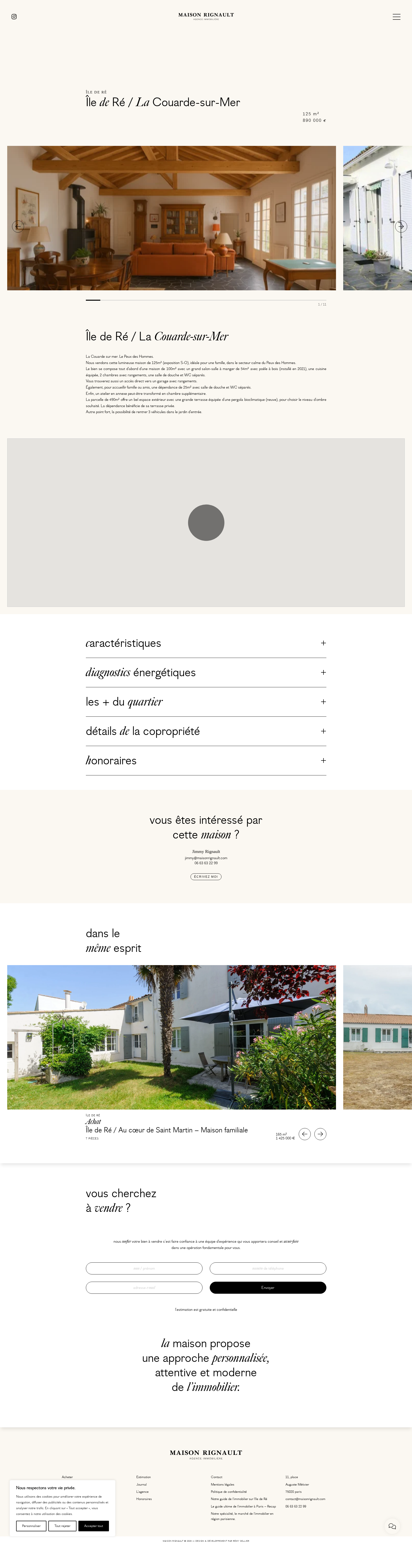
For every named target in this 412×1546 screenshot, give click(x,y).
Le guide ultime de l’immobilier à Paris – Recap (243, 1506)
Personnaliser (31, 1526)
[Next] (401, 227)
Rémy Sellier (241, 1541)
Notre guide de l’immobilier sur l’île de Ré (239, 1499)
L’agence (142, 1492)
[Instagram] (14, 17)
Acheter (67, 1477)
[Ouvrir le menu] (396, 17)
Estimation (143, 1477)
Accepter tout (93, 1526)
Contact (216, 1477)
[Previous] (18, 227)
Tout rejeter (62, 1526)
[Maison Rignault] (206, 17)
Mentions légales (222, 1484)
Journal (141, 1484)
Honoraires (144, 1499)
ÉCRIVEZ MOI (206, 876)
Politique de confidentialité (229, 1492)
